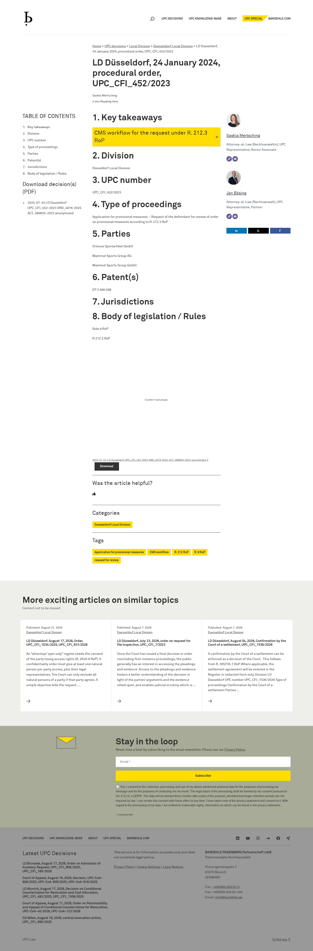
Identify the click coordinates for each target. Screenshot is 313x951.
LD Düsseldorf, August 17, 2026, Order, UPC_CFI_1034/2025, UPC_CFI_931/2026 (56, 643)
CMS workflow (159, 552)
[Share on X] (258, 231)
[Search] (152, 18)
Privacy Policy (234, 749)
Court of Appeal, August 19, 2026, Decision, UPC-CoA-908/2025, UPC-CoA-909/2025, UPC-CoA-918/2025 (62, 880)
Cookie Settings (148, 867)
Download (106, 466)
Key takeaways (39, 127)
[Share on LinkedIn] (236, 231)
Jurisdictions (37, 167)
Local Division (139, 46)
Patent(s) (34, 160)
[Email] (235, 159)
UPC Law (29, 939)
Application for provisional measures (119, 552)
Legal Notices (173, 867)
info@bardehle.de (229, 897)
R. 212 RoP (181, 552)
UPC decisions (115, 46)
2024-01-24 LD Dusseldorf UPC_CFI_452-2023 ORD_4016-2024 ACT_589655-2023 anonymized (54, 208)
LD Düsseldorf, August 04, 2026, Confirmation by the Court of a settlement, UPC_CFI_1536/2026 (247, 643)
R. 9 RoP (199, 552)
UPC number (37, 140)
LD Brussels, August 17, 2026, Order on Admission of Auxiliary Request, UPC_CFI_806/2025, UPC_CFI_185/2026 (61, 867)
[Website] (229, 159)
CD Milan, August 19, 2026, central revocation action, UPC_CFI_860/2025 (61, 920)
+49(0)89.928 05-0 (225, 887)
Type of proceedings (43, 147)
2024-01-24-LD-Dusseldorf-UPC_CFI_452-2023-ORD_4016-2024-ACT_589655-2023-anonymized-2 (150, 460)
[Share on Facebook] (280, 231)
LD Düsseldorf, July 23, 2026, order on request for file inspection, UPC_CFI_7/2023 (154, 643)
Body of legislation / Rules (47, 173)
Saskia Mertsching (243, 136)
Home (96, 46)
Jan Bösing (236, 193)
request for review (107, 560)
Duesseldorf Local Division (173, 46)
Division (33, 133)
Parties (33, 153)
